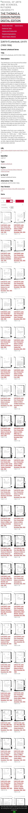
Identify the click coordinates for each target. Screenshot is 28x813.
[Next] (14, 201)
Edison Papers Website (9, 36)
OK (14, 812)
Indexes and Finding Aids (9, 31)
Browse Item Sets (7, 25)
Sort (12, 207)
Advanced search (6, 198)
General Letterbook (6, 164)
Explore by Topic (7, 28)
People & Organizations (9, 34)
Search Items (19, 25)
